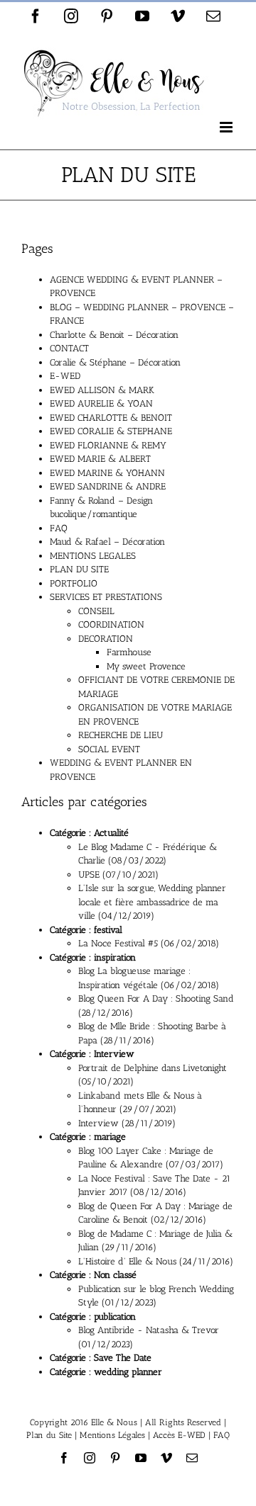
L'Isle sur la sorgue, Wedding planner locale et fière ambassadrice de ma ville (152, 902)
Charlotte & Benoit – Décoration (114, 334)
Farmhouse (129, 652)
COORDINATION (111, 624)
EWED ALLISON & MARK (102, 390)
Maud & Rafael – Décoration (107, 541)
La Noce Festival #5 (118, 943)
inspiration (115, 957)
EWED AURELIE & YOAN (101, 403)
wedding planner (128, 1371)
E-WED (65, 375)
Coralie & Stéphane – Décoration (115, 362)
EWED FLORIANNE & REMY (108, 445)
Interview (114, 1053)
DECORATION (105, 638)
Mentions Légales (112, 1435)
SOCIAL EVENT (109, 749)
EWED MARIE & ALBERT (100, 458)
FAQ (59, 528)
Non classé (115, 1274)
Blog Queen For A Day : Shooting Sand (156, 998)
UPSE (89, 874)
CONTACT (69, 348)
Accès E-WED (179, 1435)
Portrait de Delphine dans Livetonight (152, 1068)
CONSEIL (96, 611)
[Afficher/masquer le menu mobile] (227, 127)
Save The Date (122, 1357)
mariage (110, 1136)
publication (115, 1316)
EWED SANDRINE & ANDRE (108, 486)
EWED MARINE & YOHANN (107, 473)
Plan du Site (49, 1435)
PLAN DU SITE (79, 569)
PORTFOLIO (73, 583)
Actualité (111, 832)
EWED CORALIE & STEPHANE (111, 431)
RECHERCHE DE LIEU (120, 735)
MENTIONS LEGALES (93, 555)
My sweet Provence (146, 666)
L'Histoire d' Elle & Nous (127, 1261)
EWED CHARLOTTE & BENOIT (111, 417)
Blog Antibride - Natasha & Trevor (148, 1330)
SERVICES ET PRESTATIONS (106, 596)
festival (108, 929)
